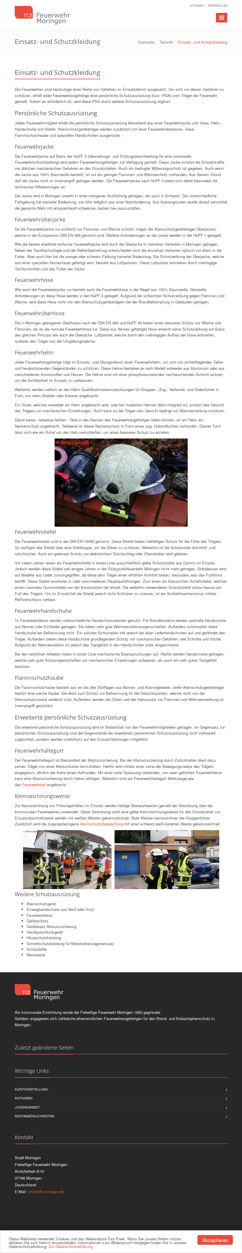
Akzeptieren (215, 1240)
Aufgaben (23, 1098)
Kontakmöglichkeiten (34, 1116)
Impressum (217, 5)
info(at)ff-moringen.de (46, 1191)
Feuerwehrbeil (34, 784)
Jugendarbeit (27, 1107)
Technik (166, 42)
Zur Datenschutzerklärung (71, 1246)
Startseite (146, 42)
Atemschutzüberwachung (101, 824)
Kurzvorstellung (31, 1089)
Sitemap (197, 5)
